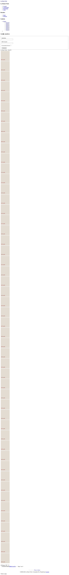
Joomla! (47, 572)
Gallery (38, 570)
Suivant (12, 566)
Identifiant (4, 38)
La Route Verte (4, 1)
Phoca (35, 570)
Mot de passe (4, 41)
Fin (15, 566)
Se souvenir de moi (6, 45)
